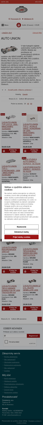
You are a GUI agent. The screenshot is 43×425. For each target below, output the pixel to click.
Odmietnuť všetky (21, 232)
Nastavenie (21, 226)
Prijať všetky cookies (21, 237)
